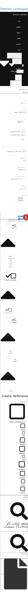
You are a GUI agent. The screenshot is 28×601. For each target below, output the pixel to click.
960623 (20, 200)
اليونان (19, 122)
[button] (26, 218)
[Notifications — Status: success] (23, 65)
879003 (20, 197)
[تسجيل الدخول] (16, 83)
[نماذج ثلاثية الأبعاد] (14, 55)
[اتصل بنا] (17, 61)
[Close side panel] (27, 214)
